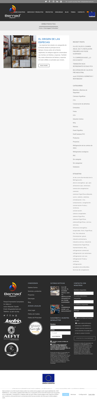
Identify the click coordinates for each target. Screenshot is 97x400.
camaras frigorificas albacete (82, 194)
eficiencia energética (80, 227)
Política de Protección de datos (85, 353)
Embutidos (76, 107)
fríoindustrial (77, 236)
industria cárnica (78, 242)
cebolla (80, 197)
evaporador (77, 230)
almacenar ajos (78, 185)
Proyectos (76, 141)
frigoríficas (88, 230)
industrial (88, 242)
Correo (52, 330)
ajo (87, 183)
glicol (84, 236)
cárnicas (75, 225)
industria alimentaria (80, 239)
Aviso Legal (31, 310)
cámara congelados (79, 213)
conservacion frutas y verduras (80, 207)
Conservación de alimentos (81, 104)
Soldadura (76, 167)
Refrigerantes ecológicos (80, 152)
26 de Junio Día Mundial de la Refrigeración (82, 179)
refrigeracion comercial (81, 250)
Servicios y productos (34, 291)
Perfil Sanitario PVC (79, 134)
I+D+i (74, 115)
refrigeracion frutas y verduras (80, 260)
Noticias (75, 126)
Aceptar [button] (65, 394)
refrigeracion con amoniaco (82, 253)
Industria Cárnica (78, 119)
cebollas (86, 197)
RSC (74, 155)
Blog (29, 302)
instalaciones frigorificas (81, 245)
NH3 (74, 123)
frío (74, 233)
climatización (77, 200)
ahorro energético (79, 183)
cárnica (88, 222)
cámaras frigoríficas (79, 219)
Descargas (31, 298)
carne (75, 197)
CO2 (74, 100)
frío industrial (80, 233)
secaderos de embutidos (81, 267)
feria (82, 230)
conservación (77, 210)
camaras (75, 191)
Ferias (75, 111)
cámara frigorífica (79, 216)
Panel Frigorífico (78, 130)
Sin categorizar (77, 163)
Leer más (91, 394)
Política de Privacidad (34, 317)
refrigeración (77, 264)
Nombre (53, 324)
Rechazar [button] (73, 394)
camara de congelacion (80, 188)
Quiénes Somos (33, 287)
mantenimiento (78, 247)
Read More (44, 65)
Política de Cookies (34, 314)
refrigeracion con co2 (80, 256)
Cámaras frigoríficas (79, 96)
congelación (86, 202)
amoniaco (87, 185)
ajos (90, 183)
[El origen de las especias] (20, 51)
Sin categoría (77, 159)
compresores (77, 202)
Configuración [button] (83, 394)
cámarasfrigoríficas (79, 222)
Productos (76, 138)
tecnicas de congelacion (81, 270)
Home (40, 28)
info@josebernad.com (87, 1)
